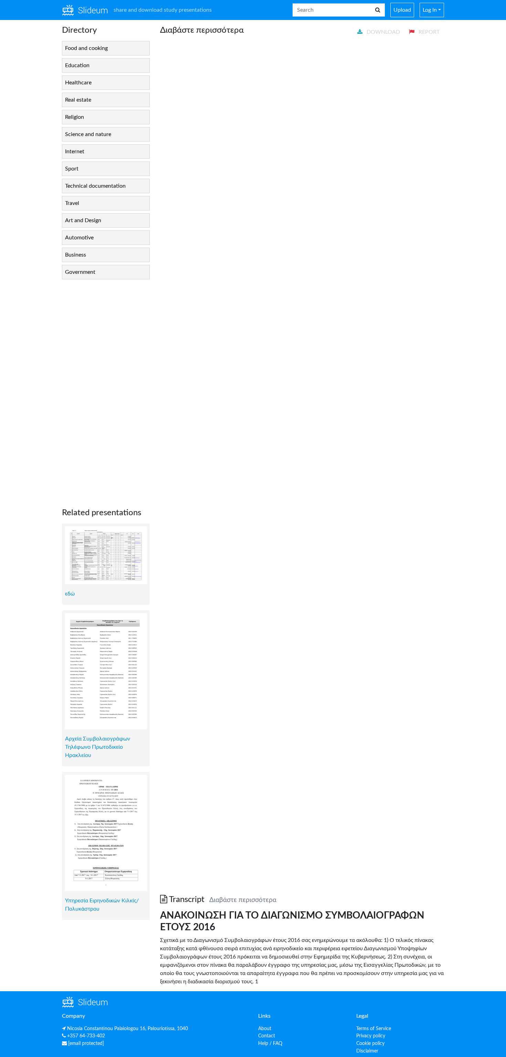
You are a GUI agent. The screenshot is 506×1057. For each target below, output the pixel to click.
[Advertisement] (106, 388)
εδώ (70, 594)
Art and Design (83, 220)
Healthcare (78, 82)
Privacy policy (370, 1035)
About (264, 1028)
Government (80, 272)
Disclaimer (367, 1051)
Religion (74, 117)
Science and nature (88, 134)
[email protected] (86, 1043)
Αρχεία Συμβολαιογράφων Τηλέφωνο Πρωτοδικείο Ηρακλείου (97, 747)
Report (428, 32)
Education (77, 65)
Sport (71, 169)
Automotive (79, 237)
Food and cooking (86, 48)
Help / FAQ (270, 1043)
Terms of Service (373, 1028)
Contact (266, 1035)
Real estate (78, 100)
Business (75, 255)
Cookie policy (370, 1043)
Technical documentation (95, 186)
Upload (402, 10)
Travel (72, 203)
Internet (74, 151)
